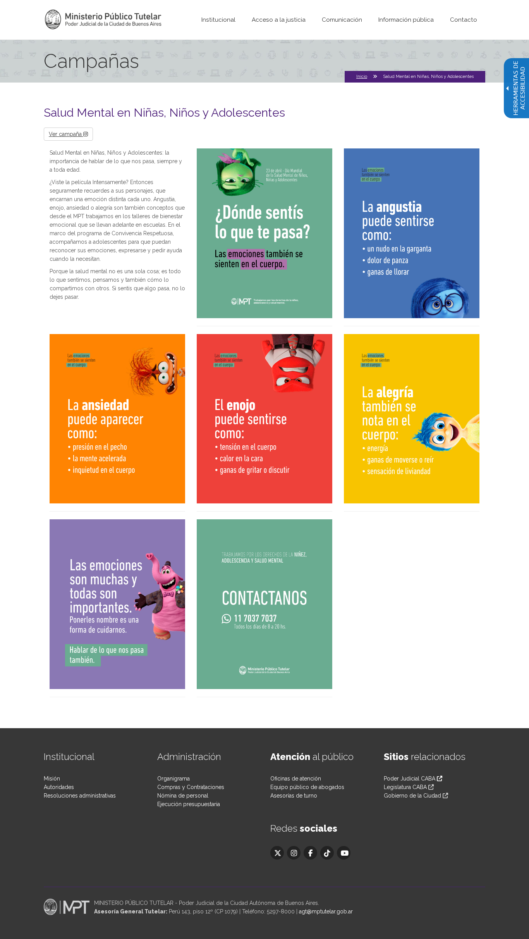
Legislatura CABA (405, 787)
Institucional (218, 19)
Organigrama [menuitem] (173, 778)
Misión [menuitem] (52, 778)
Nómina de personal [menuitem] (182, 796)
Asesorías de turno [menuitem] (293, 796)
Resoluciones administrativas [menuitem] (80, 796)
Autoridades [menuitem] (59, 787)
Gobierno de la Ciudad (412, 796)
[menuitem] (218, 20)
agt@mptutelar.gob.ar (326, 911)
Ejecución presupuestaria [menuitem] (188, 804)
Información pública (406, 19)
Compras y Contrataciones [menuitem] (190, 787)
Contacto (463, 19)
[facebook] (310, 853)
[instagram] (294, 853)
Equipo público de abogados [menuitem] (307, 787)
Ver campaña (66, 134)
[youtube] (343, 853)
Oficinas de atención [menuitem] (295, 778)
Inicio (361, 76)
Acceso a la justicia (279, 19)
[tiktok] (327, 853)
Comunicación (342, 19)
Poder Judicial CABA (410, 778)
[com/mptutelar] (277, 853)
